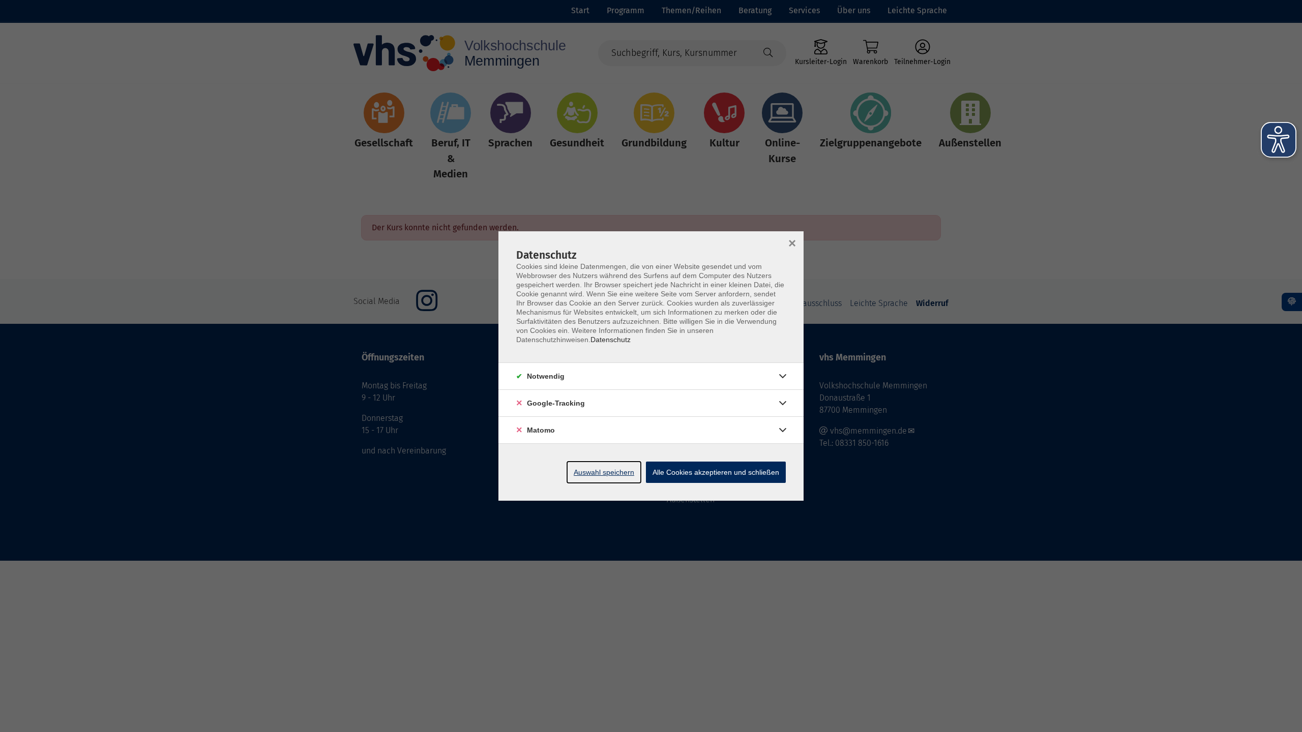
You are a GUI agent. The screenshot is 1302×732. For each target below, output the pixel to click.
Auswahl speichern (604, 472)
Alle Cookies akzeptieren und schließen (716, 472)
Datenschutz (610, 340)
